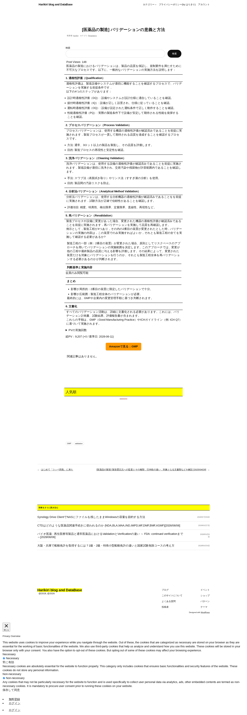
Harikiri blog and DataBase (55, 4)
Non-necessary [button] (12, 674)
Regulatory (92, 36)
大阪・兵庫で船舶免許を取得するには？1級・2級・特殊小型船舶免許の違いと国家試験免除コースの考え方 (105, 545)
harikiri (75, 36)
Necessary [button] (9, 654)
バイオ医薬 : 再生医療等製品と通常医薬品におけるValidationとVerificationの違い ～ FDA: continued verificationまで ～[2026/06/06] (110, 535)
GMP (69, 443)
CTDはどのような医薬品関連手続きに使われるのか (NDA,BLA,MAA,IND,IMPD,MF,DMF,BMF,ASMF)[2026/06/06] (108, 525)
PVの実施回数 (78, 330)
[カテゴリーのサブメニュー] (155, 4)
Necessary (12, 658)
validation (79, 443)
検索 (68, 48)
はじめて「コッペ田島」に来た (57, 469)
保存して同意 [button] (11, 690)
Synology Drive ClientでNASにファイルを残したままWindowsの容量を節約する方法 (91, 517)
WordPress (205, 612)
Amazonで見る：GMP (123, 346)
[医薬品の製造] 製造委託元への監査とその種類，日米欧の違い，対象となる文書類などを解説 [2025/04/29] (151, 469)
